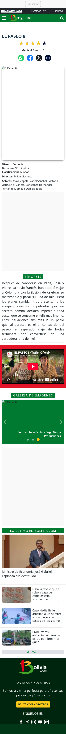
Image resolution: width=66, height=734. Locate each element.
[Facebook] (21, 721)
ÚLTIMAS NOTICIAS (12, 11)
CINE (28, 18)
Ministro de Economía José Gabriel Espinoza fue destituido (27, 573)
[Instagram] (33, 721)
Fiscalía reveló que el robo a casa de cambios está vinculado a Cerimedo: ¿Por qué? (46, 595)
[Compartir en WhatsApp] (21, 58)
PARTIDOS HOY (38, 11)
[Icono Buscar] (62, 17)
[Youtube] (40, 721)
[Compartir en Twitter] (39, 58)
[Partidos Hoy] (46, 721)
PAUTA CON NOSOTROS (33, 704)
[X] (27, 721)
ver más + (33, 652)
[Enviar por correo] (48, 58)
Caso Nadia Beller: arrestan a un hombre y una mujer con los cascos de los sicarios (47, 615)
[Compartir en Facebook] (30, 58)
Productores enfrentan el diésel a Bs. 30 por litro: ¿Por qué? (46, 637)
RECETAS (59, 11)
